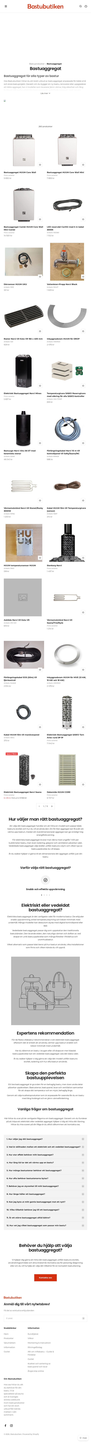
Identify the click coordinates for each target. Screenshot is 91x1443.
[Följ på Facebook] (5, 1425)
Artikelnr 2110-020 (10, 623)
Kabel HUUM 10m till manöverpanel (21, 735)
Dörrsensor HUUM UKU (15, 284)
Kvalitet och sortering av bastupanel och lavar (39, 1365)
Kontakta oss (45, 1278)
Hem (6, 1334)
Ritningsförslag (35, 1347)
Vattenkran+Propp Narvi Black (62, 284)
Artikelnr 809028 (53, 456)
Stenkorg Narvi (54, 565)
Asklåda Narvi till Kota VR (17, 620)
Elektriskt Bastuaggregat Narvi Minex (22, 393)
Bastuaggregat (54, 64)
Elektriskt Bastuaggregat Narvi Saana (22, 792)
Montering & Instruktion (39, 1343)
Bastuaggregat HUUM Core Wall (20, 172)
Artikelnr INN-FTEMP (54, 399)
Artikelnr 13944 (9, 737)
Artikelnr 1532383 (53, 232)
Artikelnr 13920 (9, 568)
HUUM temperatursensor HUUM (20, 565)
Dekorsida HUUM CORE (58, 792)
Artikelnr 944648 (10, 683)
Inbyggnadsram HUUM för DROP (63, 339)
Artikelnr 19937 (52, 514)
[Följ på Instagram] (11, 1425)
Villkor (31, 1338)
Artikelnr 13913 (9, 287)
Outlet (7, 1352)
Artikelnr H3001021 (53, 342)
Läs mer (44, 93)
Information (9, 1347)
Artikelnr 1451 (8, 342)
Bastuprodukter (37, 64)
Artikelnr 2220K (9, 456)
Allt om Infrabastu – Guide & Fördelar (41, 1353)
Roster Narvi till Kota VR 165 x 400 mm (23, 339)
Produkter (9, 1338)
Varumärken (10, 1343)
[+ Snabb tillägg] (40, 165)
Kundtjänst (33, 1334)
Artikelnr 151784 (9, 514)
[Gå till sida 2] (52, 806)
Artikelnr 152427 (52, 287)
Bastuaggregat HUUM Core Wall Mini (65, 172)
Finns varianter (9, 175)
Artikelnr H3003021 (53, 683)
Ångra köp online (36, 1371)
